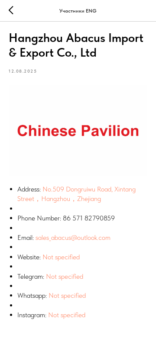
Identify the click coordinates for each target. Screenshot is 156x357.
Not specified (61, 257)
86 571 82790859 (89, 218)
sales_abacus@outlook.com (73, 237)
